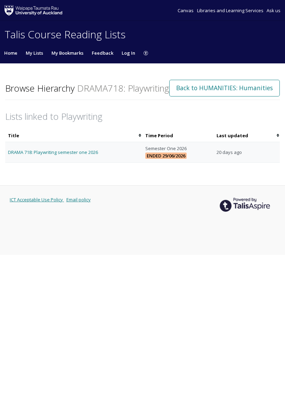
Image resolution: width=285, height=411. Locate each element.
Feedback (102, 53)
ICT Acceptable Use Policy (37, 199)
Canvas (186, 10)
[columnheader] (73, 135)
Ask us (273, 10)
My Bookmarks (67, 53)
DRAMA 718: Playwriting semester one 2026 (53, 152)
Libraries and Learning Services (230, 10)
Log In (128, 53)
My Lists (34, 53)
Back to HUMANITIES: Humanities (224, 88)
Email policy (78, 199)
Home (10, 53)
